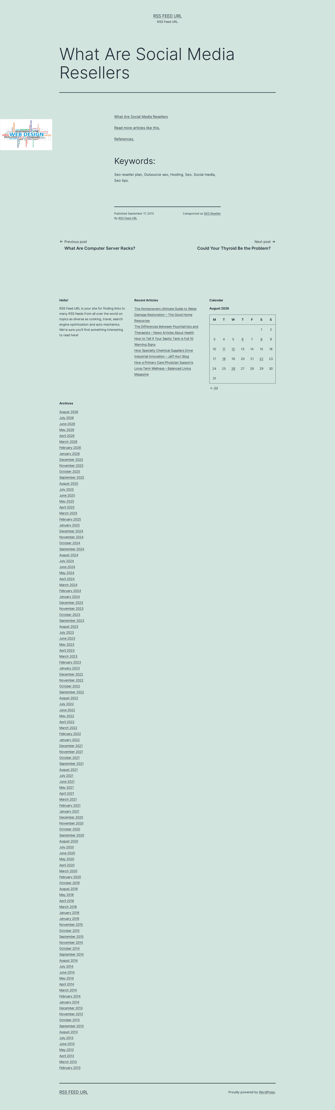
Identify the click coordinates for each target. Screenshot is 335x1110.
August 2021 (68, 770)
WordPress (267, 1092)
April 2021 (66, 793)
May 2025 (66, 501)
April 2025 (67, 507)
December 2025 (71, 459)
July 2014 (66, 966)
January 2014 (69, 1002)
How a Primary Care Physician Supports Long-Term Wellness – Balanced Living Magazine (163, 368)
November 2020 (71, 823)
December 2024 (71, 531)
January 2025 (69, 525)
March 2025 (68, 513)
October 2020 (69, 829)
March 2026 (68, 441)
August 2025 (68, 483)
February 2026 (70, 447)
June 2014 (67, 972)
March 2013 (68, 1062)
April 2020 (67, 865)
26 (233, 368)
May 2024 (66, 573)
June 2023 (67, 638)
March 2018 (68, 907)
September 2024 (71, 549)
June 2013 (67, 1044)
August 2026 (68, 412)
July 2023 (66, 632)
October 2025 (69, 471)
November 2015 (71, 924)
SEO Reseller (212, 213)
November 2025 (71, 465)
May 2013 (66, 1050)
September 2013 (71, 1026)
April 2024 (67, 579)
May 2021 (66, 787)
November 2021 (71, 752)
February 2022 (70, 734)
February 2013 (69, 1068)
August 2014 (68, 960)
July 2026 (66, 418)
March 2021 (68, 799)
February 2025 (70, 519)
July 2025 (66, 489)
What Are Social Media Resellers (141, 117)
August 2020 (68, 841)
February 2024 (70, 591)
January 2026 (69, 454)
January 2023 (69, 668)
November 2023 (71, 608)
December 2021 (71, 746)
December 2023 (71, 602)
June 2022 (67, 710)
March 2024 (68, 585)
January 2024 (69, 597)
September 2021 (71, 763)
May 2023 (66, 644)
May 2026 (66, 430)
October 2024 (69, 543)
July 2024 (66, 561)
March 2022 (68, 728)
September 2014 (71, 954)
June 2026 (67, 424)
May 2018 (66, 895)
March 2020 (68, 871)
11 (223, 349)
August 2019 (68, 889)
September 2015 (71, 936)
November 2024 (71, 537)
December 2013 (71, 1008)
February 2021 (69, 805)
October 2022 (69, 686)
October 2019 (69, 883)
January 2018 (69, 913)
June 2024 (67, 567)
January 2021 (69, 811)
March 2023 (68, 656)
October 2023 (69, 614)
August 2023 (68, 626)
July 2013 (66, 1038)
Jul (216, 388)
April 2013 (66, 1056)
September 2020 (71, 835)
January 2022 (69, 740)
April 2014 (66, 984)
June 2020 (67, 853)
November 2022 (71, 680)
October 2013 (69, 1020)
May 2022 (66, 716)
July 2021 (66, 775)
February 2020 (70, 877)
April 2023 (67, 650)
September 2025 (71, 477)
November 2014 (71, 942)
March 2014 (68, 990)
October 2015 (69, 930)
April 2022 (67, 722)
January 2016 (69, 918)
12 (233, 349)
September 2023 (71, 620)
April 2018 (66, 901)
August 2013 (68, 1032)
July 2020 (66, 847)
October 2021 (69, 757)
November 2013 (71, 1014)
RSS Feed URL (167, 15)
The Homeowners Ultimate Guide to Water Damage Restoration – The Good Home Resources (165, 314)
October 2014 (69, 948)
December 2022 (71, 674)
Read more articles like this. (137, 128)
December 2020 (71, 817)
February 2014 (70, 996)
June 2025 (67, 495)
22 (261, 359)
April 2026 (67, 436)
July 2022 (66, 704)
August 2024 (68, 555)
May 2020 (66, 859)
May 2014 (66, 978)
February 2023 (70, 662)
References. (124, 139)
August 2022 (68, 698)
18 (224, 359)
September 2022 (71, 692)
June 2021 (67, 781)
